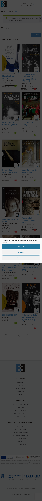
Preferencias (21, 258)
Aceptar (21, 246)
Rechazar (21, 252)
